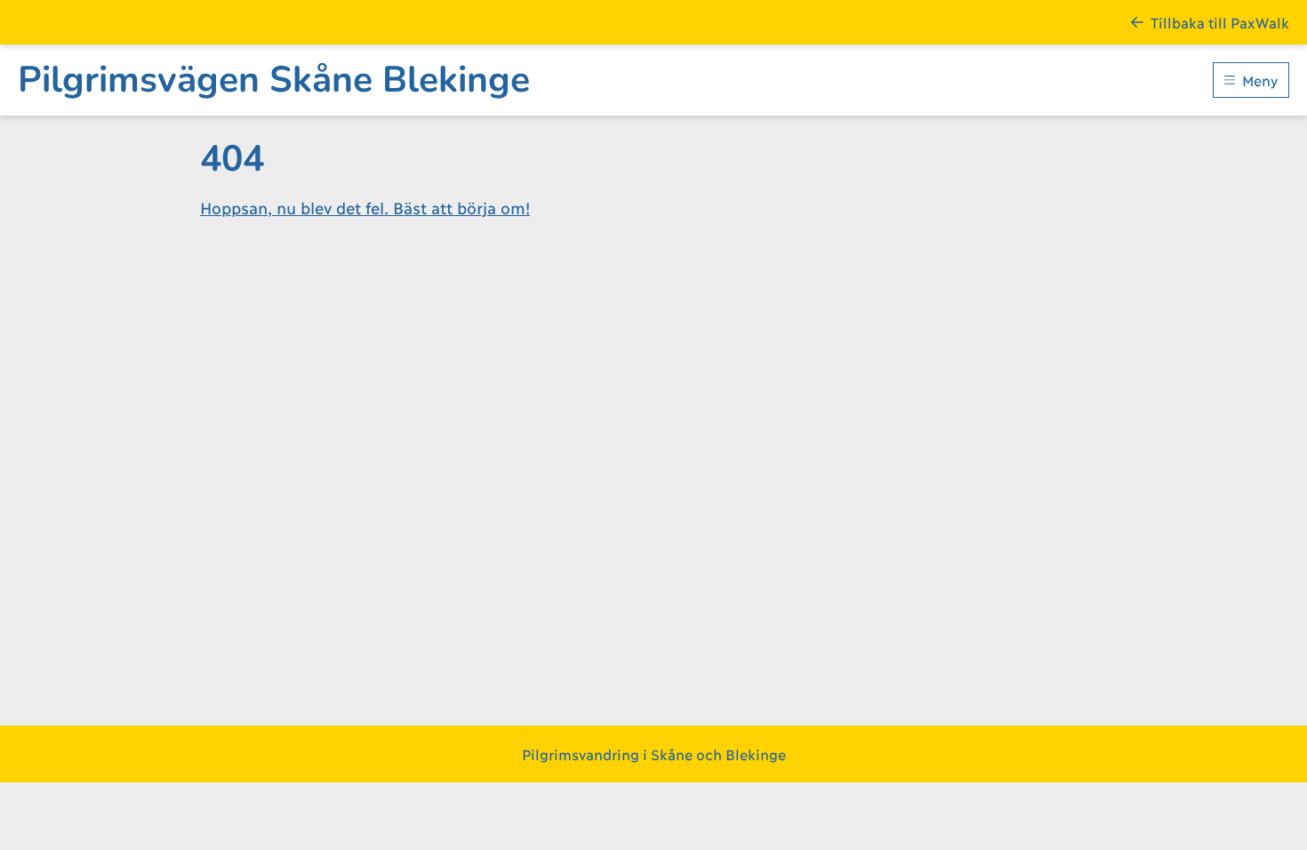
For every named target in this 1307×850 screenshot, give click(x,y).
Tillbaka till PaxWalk (1220, 21)
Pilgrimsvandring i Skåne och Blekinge (654, 753)
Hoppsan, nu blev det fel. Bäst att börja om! (365, 207)
